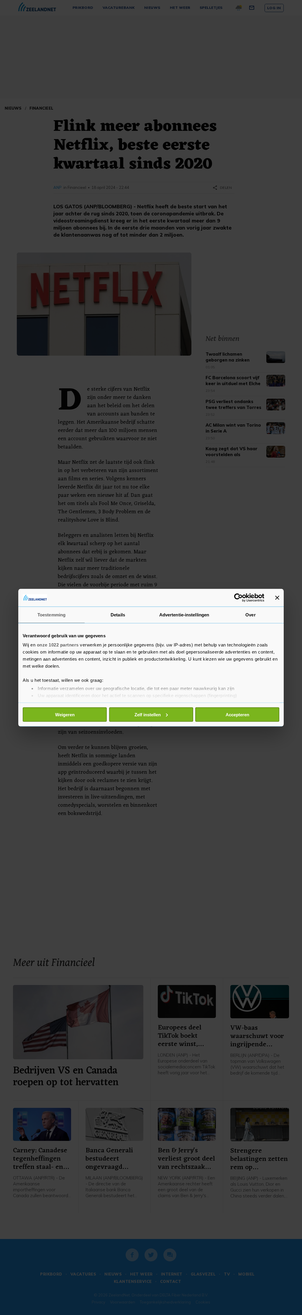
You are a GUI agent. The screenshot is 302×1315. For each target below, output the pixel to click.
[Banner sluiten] (277, 597)
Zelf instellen (147, 714)
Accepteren (237, 714)
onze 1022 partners (58, 644)
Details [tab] (118, 614)
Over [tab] (250, 614)
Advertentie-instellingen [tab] (184, 614)
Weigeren (65, 714)
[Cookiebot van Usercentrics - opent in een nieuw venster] (238, 597)
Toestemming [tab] (51, 614)
